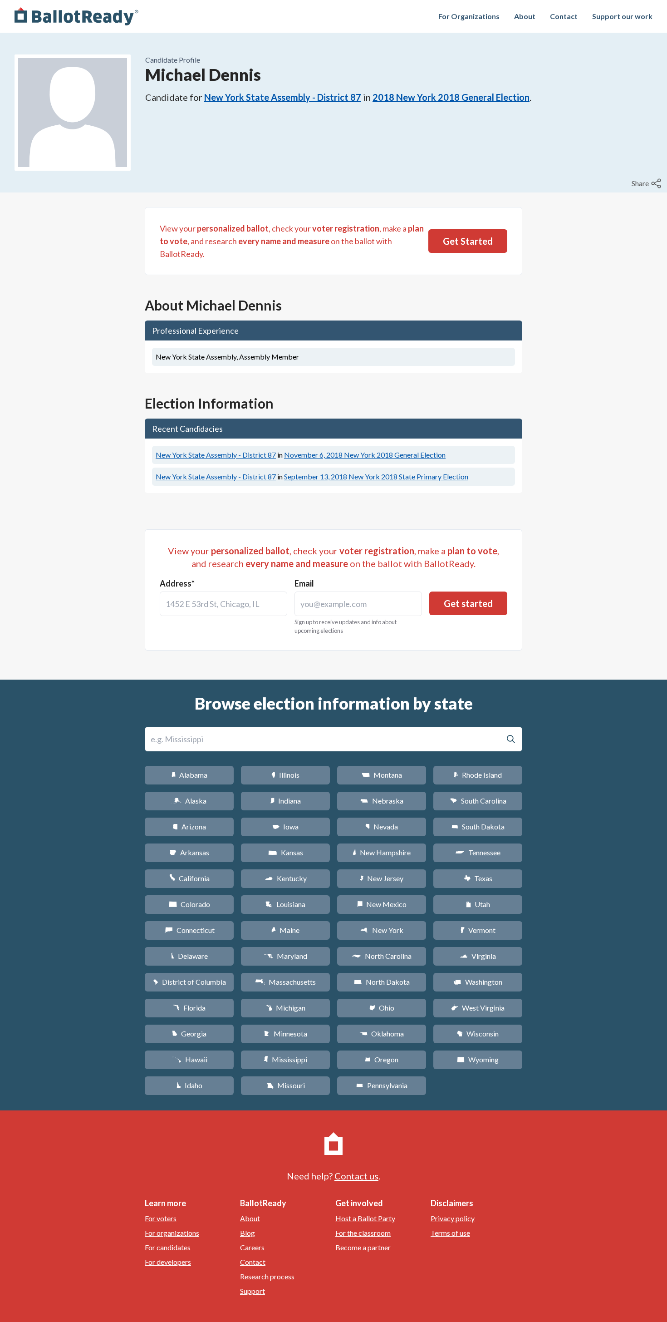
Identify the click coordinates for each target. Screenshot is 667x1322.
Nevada (381, 826)
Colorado (189, 904)
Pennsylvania (381, 1085)
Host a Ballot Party (365, 1218)
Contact (564, 16)
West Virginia (478, 1007)
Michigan (285, 1007)
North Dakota (382, 981)
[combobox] (223, 604)
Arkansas (189, 852)
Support (252, 1291)
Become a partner (363, 1247)
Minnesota (285, 1033)
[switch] (647, 183)
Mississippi (285, 1059)
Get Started (468, 241)
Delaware (189, 956)
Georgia (189, 1033)
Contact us (356, 1175)
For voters (161, 1218)
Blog (247, 1232)
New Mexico (382, 904)
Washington (477, 981)
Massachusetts (285, 981)
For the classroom (363, 1232)
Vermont (478, 930)
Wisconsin (478, 1033)
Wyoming (478, 1059)
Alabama (189, 774)
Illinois (285, 774)
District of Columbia (189, 981)
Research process (267, 1276)
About (524, 16)
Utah (478, 904)
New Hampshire (382, 852)
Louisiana (285, 904)
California (189, 878)
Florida (189, 1007)
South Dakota (478, 826)
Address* (177, 583)
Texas (477, 878)
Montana (382, 774)
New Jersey (381, 878)
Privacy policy (453, 1218)
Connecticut (189, 930)
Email (304, 583)
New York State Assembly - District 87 (282, 97)
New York (381, 930)
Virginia (478, 956)
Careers (252, 1247)
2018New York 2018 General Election (451, 97)
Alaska (189, 800)
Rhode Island (478, 774)
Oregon (381, 1059)
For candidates (168, 1247)
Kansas (285, 852)
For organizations (172, 1232)
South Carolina (478, 800)
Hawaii (189, 1059)
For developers (168, 1262)
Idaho (189, 1085)
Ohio (381, 1007)
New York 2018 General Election (365, 454)
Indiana (285, 800)
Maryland (285, 956)
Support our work (622, 16)
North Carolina (382, 956)
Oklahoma (381, 1033)
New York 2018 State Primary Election (376, 476)
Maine (285, 930)
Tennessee (477, 852)
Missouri (285, 1085)
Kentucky (286, 878)
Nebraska (381, 800)
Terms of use (450, 1232)
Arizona (189, 826)
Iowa (285, 826)
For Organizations (469, 16)
